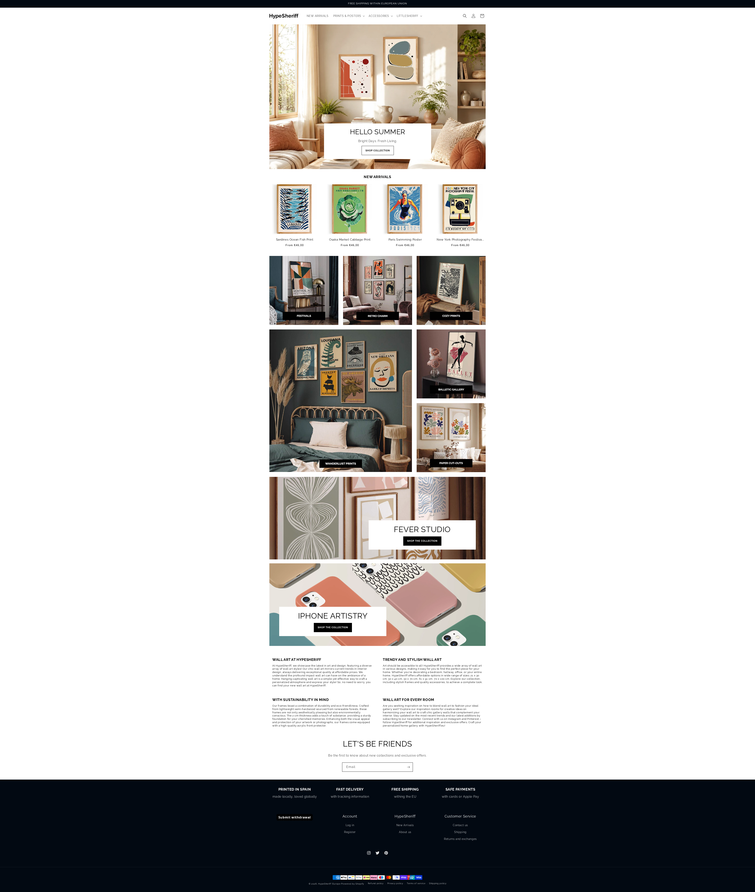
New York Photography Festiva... (460, 239)
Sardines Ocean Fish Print (294, 239)
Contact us (460, 825)
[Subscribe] (408, 767)
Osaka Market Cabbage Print (350, 239)
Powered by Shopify (352, 884)
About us (405, 832)
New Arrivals (405, 825)
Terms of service (416, 883)
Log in (350, 825)
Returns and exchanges (460, 839)
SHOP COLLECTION (377, 150)
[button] (348, 16)
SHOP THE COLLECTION (422, 541)
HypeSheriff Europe (329, 884)
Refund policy (376, 883)
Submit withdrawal (294, 817)
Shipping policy (438, 883)
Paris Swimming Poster (405, 239)
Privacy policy (395, 883)
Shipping (460, 832)
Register (350, 832)
